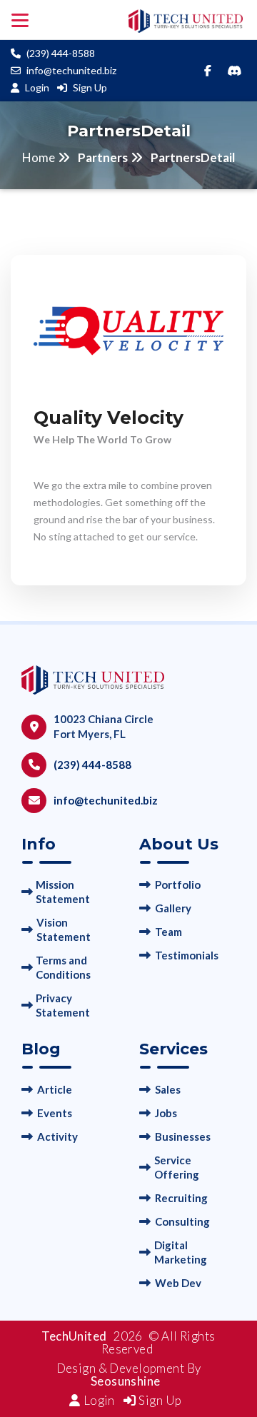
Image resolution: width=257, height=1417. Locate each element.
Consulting (182, 1221)
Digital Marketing (180, 1252)
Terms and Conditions (63, 967)
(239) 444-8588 (60, 53)
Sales (168, 1089)
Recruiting (181, 1197)
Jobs (166, 1112)
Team (168, 931)
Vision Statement (63, 929)
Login (37, 87)
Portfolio (178, 884)
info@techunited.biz (71, 70)
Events (54, 1112)
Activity (57, 1136)
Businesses (183, 1136)
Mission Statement (63, 891)
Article (54, 1089)
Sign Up (90, 87)
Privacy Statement (63, 1005)
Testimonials (186, 955)
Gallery (173, 908)
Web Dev (178, 1282)
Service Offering (176, 1167)
